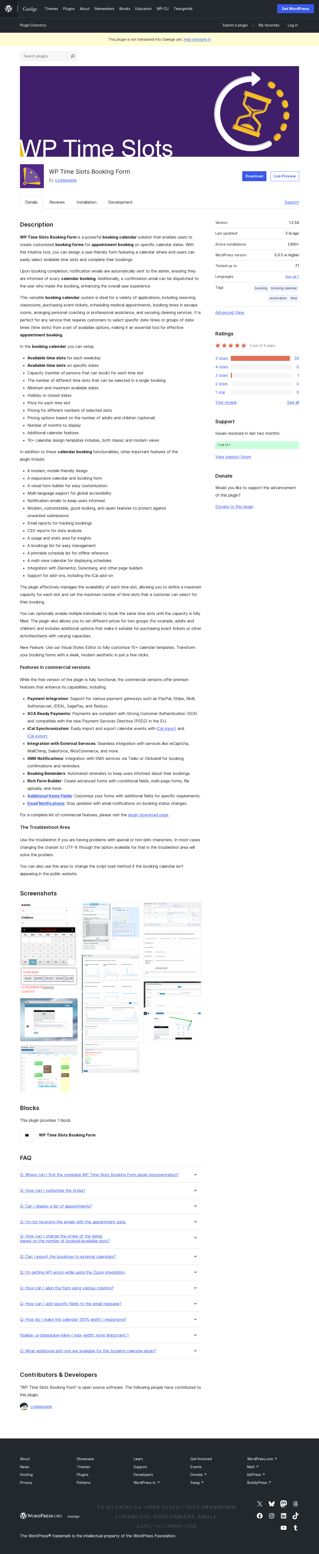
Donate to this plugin (234, 506)
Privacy (26, 1482)
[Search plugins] (73, 56)
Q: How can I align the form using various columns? (67, 1288)
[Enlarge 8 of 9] (194, 988)
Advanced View (229, 312)
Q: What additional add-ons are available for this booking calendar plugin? (88, 1351)
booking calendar (284, 288)
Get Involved (201, 1459)
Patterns (84, 1482)
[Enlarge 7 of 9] (194, 937)
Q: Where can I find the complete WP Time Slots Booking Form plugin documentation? (99, 1174)
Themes (83, 1467)
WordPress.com (262, 1459)
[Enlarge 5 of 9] (132, 961)
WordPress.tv (147, 1482)
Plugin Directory (33, 25)
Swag (197, 1482)
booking (261, 288)
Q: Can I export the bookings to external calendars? (68, 1256)
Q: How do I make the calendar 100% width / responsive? (73, 1319)
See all (293, 402)
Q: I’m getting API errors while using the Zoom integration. (73, 1272)
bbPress (256, 1474)
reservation (278, 298)
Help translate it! (197, 39)
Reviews (57, 202)
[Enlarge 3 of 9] (71, 1052)
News (24, 1467)
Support (292, 202)
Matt (253, 1467)
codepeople (66, 180)
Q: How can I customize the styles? (52, 1190)
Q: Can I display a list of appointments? (56, 1206)
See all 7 (292, 277)
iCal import (166, 728)
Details (31, 202)
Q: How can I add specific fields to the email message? (70, 1303)
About (25, 1459)
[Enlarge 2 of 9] (71, 1004)
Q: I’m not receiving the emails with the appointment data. (73, 1222)
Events (196, 1467)
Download (254, 176)
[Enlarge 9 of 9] (194, 1018)
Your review (226, 402)
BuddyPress (259, 1482)
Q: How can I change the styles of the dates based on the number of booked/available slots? (65, 1238)
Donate (198, 1474)
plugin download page (148, 814)
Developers (143, 1474)
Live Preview (285, 176)
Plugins (82, 1474)
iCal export (37, 735)
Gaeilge (74, 1516)
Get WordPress (295, 8)
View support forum (233, 456)
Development (120, 202)
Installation (86, 202)
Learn (138, 1459)
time (294, 298)
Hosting (26, 1474)
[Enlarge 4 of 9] (132, 908)
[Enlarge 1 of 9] (71, 908)
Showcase (85, 1459)
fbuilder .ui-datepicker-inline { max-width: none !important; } (74, 1335)
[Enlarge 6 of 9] (194, 908)
